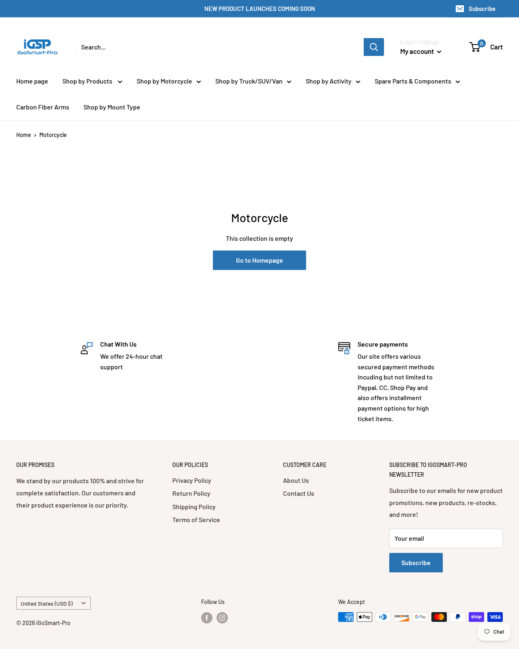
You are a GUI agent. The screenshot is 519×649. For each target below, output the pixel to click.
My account (417, 51)
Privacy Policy (191, 480)
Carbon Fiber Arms (42, 107)
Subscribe (482, 8)
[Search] (374, 47)
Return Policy (191, 493)
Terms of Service (196, 519)
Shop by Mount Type (112, 107)
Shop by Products (88, 81)
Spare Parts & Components (413, 81)
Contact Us (298, 493)
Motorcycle (53, 134)
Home (23, 134)
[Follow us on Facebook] (206, 617)
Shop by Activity (329, 81)
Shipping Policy (194, 506)
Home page (32, 81)
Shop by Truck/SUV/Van (249, 81)
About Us (296, 480)
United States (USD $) (47, 603)
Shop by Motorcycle (164, 81)
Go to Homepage (259, 260)
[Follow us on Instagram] (222, 617)
